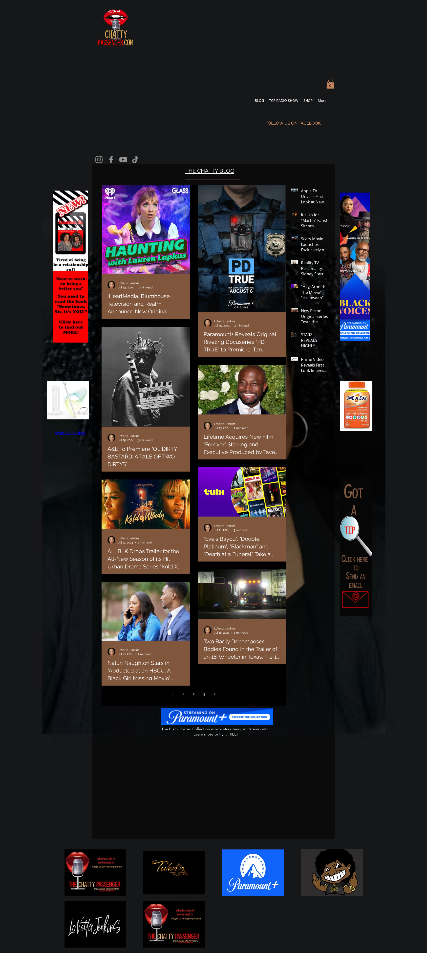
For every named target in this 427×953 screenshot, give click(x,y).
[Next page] (214, 694)
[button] (330, 84)
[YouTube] (123, 159)
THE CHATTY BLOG (209, 171)
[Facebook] (111, 159)
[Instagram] (99, 159)
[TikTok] (135, 159)
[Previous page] (173, 694)
